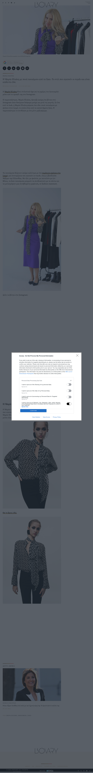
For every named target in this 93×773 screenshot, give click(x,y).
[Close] (78, 356)
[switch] (69, 384)
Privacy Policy (57, 417)
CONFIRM (33, 410)
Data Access (46, 417)
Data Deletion (36, 417)
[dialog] (46, 386)
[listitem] (46, 380)
